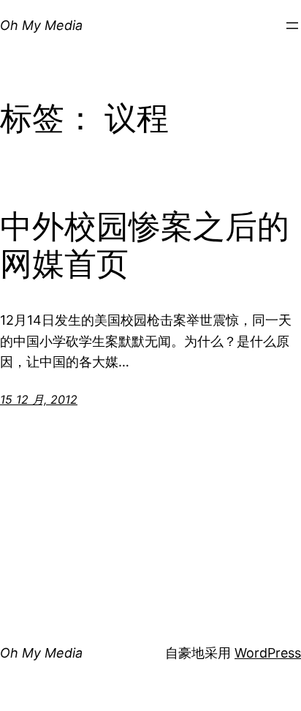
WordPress (268, 653)
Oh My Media (41, 25)
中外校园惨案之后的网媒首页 (144, 245)
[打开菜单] (292, 25)
